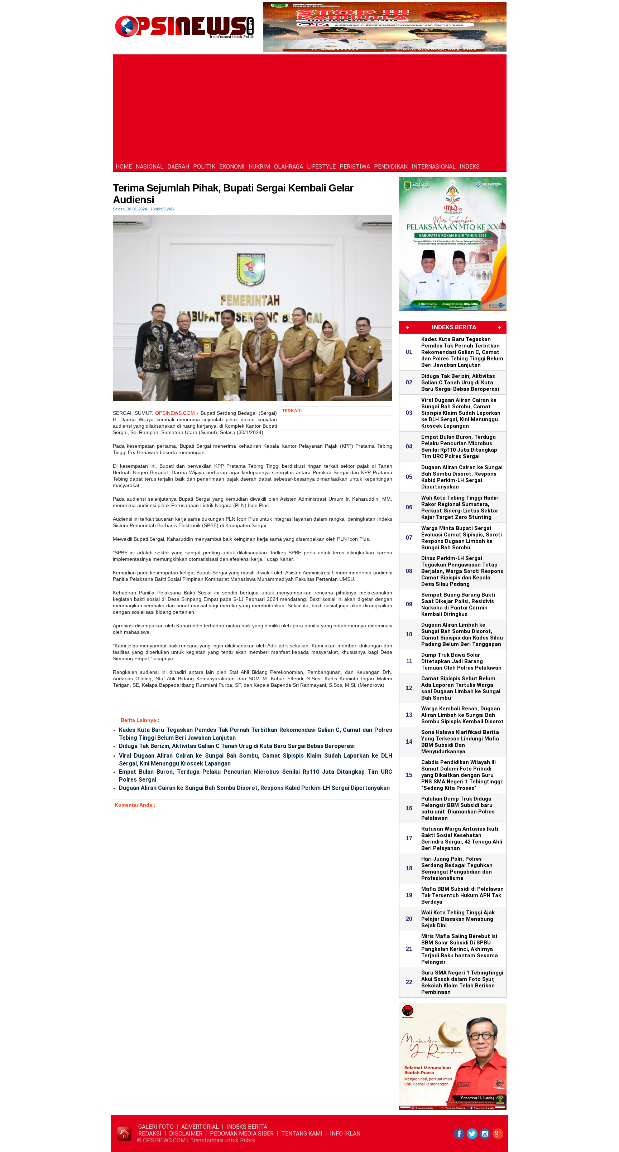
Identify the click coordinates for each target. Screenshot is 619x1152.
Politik (204, 166)
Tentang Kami (301, 1133)
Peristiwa (355, 166)
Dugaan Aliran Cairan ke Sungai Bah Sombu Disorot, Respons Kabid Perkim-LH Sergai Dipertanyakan (254, 787)
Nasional (149, 166)
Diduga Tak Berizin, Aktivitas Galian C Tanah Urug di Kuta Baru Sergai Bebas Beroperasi (237, 746)
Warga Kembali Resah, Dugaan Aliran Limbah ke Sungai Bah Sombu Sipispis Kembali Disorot (462, 715)
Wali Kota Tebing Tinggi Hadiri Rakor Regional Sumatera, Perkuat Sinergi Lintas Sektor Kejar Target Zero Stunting (460, 507)
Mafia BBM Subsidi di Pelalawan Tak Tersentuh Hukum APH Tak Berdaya (462, 895)
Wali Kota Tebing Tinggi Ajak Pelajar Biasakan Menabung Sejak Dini (458, 919)
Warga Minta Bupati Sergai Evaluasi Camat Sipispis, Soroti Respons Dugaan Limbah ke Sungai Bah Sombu (461, 538)
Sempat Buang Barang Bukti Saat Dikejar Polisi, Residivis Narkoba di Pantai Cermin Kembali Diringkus (458, 604)
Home (124, 166)
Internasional (434, 166)
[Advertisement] (310, 108)
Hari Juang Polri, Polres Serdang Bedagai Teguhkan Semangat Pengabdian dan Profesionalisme (457, 868)
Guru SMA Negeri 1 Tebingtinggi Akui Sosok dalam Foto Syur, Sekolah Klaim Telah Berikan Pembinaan (462, 982)
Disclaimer (185, 1133)
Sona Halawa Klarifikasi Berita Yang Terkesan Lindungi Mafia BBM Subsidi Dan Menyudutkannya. (460, 742)
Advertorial (200, 1126)
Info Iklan (345, 1133)
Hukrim (259, 166)
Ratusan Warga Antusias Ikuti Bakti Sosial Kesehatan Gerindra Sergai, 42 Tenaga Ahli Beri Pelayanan (461, 838)
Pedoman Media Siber (242, 1133)
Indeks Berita (246, 1126)
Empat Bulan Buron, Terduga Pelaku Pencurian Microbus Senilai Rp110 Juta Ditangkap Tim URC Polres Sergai (255, 775)
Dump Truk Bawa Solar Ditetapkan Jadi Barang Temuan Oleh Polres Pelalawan (461, 661)
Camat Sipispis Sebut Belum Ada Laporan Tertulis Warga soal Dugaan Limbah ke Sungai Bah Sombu (460, 688)
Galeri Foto (156, 1126)
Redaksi (150, 1133)
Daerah (178, 166)
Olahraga (288, 166)
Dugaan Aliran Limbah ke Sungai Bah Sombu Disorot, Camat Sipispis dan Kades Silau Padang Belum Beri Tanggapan (462, 634)
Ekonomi (232, 166)
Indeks (470, 166)
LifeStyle (321, 166)
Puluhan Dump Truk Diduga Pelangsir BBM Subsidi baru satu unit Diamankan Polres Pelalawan (458, 808)
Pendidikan (391, 166)
